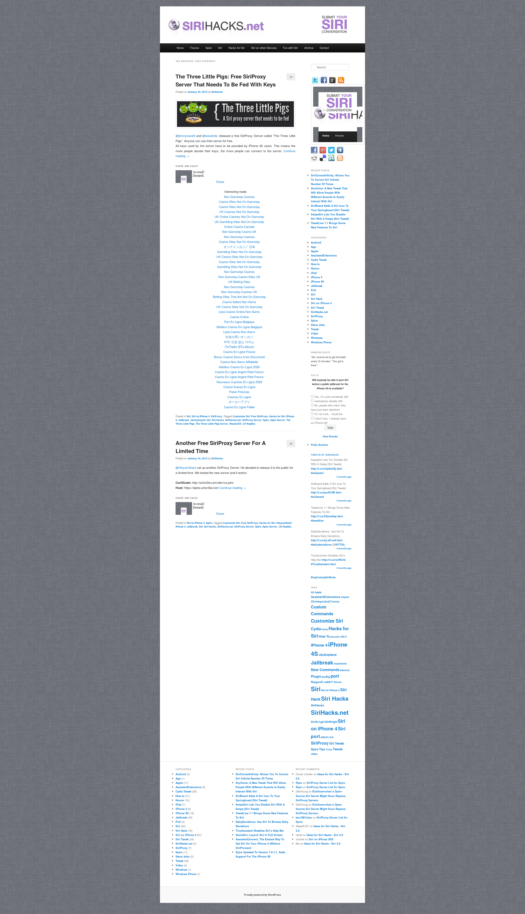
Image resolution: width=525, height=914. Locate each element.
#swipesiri (317, 473)
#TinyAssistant (320, 564)
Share (220, 181)
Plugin (316, 676)
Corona (335, 601)
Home (180, 48)
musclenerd (340, 663)
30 (291, 443)
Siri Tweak (317, 307)
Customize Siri (241, 416)
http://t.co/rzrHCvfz (334, 560)
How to (315, 264)
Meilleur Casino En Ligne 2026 (239, 367)
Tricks (329, 749)
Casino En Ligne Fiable (239, 407)
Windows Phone (321, 342)
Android (316, 242)
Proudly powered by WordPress (262, 895)
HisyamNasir (284, 523)
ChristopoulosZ (321, 601)
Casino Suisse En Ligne (239, 387)
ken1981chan (304, 817)
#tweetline (317, 520)
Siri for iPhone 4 (330, 690)
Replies (249, 423)
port (335, 676)
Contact (324, 48)
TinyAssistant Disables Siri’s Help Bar (260, 830)
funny (325, 629)
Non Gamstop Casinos (239, 196)
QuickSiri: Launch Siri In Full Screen (259, 835)
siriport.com (327, 737)
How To (324, 636)
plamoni (344, 670)
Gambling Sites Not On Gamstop (239, 251)
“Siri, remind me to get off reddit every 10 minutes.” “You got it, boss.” (328, 361)
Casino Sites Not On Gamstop (239, 201)
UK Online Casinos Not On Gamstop (239, 216)
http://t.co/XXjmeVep (324, 516)
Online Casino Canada (239, 226)
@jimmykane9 (185, 135)
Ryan (299, 783)
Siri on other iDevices (264, 48)
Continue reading (233, 487)
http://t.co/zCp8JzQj (323, 468)
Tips (322, 749)
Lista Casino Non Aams (239, 332)
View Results (330, 436)
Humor (315, 268)
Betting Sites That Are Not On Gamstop (239, 296)
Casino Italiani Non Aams (239, 302)
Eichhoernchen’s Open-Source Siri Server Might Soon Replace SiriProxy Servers (321, 795)
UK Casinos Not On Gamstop (239, 211)
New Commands (325, 669)
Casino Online (239, 317)
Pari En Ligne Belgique (239, 322)
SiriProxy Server (252, 420)
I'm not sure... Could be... (329, 414)
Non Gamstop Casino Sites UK (239, 277)
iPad (314, 273)
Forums (194, 48)
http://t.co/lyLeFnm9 (323, 540)
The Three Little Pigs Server (212, 423)
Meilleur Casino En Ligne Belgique (239, 327)
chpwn (345, 597)
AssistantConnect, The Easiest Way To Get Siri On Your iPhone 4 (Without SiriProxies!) (260, 843)
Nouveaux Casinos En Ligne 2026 (239, 382)
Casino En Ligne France (239, 352)
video (314, 754)
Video (314, 333)
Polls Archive (319, 445)
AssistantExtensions (324, 255)
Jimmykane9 (197, 420)
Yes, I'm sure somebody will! (331, 397)
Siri (220, 48)
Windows (317, 338)
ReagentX (317, 682)
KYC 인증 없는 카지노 (239, 342)
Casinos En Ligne (239, 397)
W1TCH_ (340, 544)
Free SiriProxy (259, 416)
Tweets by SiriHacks (325, 454)
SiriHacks (217, 92)
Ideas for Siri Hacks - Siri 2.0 (325, 835)
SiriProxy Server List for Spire (326, 783)
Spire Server (277, 420)
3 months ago (344, 476)
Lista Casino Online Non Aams (239, 311)
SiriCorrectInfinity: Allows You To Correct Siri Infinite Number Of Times (330, 179)
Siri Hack (316, 299)
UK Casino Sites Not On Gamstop (239, 256)
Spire (208, 48)
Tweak (315, 329)
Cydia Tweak (319, 260)
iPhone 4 (181, 526)
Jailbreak (183, 420)
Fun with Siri (290, 48)
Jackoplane (328, 654)
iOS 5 (344, 636)
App (313, 247)
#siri (339, 468)
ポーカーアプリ (239, 402)
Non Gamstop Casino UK (239, 231)
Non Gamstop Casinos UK (239, 292)
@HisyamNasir (186, 467)
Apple (314, 251)
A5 (312, 592)
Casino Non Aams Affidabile (239, 362)
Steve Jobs (318, 325)
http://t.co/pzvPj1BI (323, 492)
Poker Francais (239, 392)
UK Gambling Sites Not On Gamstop (239, 222)
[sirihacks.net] (218, 34)
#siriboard (317, 497)
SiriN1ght (331, 722)
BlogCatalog (318, 577)
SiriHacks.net (233, 420)
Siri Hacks (218, 420)
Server (338, 682)
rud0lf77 (328, 682)
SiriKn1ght (317, 722)
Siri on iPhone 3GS (321, 839)
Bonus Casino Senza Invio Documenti (239, 357)
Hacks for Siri (236, 48)
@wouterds (210, 135)
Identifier (335, 636)
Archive (308, 48)
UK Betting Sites (239, 281)
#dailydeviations (321, 544)
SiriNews (330, 577)
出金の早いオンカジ (239, 337)
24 (291, 77)
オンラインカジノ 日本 (239, 247)
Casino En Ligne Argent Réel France (239, 372)
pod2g (326, 676)
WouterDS (235, 423)
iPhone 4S (317, 281)
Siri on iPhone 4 (201, 416)
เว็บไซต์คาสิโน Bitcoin (239, 347)
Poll (313, 290)
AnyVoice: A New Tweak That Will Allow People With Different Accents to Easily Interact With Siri (261, 787)
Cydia (316, 628)
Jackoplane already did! (328, 401)
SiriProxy (216, 416)
